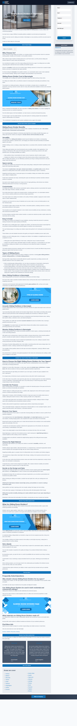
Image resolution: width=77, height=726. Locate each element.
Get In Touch (64, 45)
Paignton (30, 689)
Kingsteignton (9, 685)
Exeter (7, 681)
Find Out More (26, 572)
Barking (18, 631)
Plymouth (30, 687)
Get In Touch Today (26, 44)
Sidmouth (30, 679)
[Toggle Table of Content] (14, 49)
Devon (29, 685)
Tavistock (8, 683)
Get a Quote (27, 20)
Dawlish (30, 675)
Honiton (7, 687)
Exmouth (8, 689)
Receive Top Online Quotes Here (26, 500)
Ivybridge (30, 681)
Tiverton (7, 679)
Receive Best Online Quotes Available (27, 123)
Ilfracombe (13, 631)
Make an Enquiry (38, 696)
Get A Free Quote (27, 665)
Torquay (30, 683)
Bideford (8, 631)
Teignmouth (30, 677)
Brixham (30, 691)
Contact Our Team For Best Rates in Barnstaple (27, 357)
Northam (4, 631)
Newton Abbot (31, 673)
